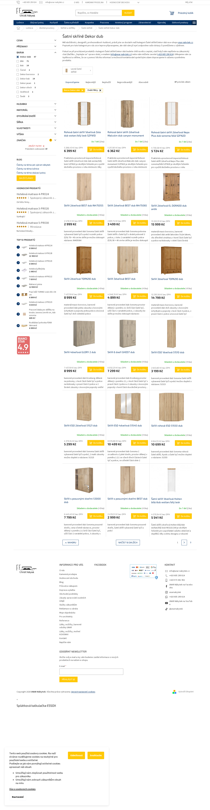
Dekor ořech (28, 87)
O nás (76, 2)
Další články (26, 178)
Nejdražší (106, 82)
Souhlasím (96, 755)
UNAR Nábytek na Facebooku (181, 586)
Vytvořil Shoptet (186, 691)
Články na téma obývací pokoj (31, 172)
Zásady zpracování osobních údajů (72, 599)
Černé (25, 70)
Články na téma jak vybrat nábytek (33, 165)
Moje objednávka (67, 612)
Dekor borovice (29, 74)
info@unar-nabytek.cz (121, 54)
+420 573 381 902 (177, 580)
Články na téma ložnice (28, 168)
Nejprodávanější (124, 82)
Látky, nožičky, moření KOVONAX (69, 633)
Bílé (24, 61)
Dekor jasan (27, 83)
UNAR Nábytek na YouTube (180, 603)
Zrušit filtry (35, 146)
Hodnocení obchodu (120, 2)
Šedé (24, 96)
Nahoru (72, 542)
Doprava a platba (67, 590)
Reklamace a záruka (68, 608)
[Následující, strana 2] (184, 542)
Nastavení (17, 797)
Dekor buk (27, 78)
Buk (24, 65)
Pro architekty (66, 616)
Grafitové (26, 91)
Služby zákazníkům (68, 604)
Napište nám (65, 642)
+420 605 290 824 (165, 54)
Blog (61, 582)
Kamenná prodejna (94, 2)
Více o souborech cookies (22, 789)
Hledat (128, 12)
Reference (64, 620)
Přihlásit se (68, 679)
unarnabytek (175, 592)
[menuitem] (20, 22)
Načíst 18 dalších (127, 542)
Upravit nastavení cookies (83, 691)
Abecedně (143, 82)
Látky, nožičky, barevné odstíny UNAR (70, 626)
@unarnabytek (176, 608)
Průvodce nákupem (68, 586)
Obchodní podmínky (68, 594)
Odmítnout (76, 755)
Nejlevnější (91, 82)
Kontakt (63, 638)
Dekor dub (28, 56)
